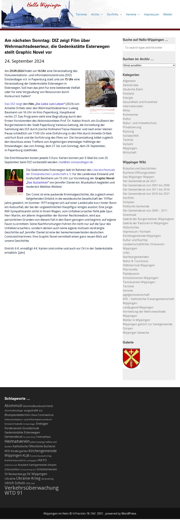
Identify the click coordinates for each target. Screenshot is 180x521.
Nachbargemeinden (136, 257)
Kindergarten (19, 451)
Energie (128, 98)
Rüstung (128, 131)
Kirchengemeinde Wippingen (142, 236)
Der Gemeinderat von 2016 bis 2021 (146, 194)
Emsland (128, 93)
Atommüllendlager (14, 410)
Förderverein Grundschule (22, 428)
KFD (7, 451)
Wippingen (130, 148)
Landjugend (32, 460)
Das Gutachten (37, 182)
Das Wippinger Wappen (138, 177)
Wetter (167, 14)
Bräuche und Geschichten (139, 168)
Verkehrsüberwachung (32, 487)
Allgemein (129, 81)
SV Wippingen (37, 474)
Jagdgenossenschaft (136, 295)
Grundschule (29, 437)
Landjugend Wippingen (138, 307)
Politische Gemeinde (136, 206)
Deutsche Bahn (133, 89)
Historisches (131, 227)
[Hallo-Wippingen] (67, 26)
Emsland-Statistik (13, 423)
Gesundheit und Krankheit (140, 102)
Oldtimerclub (11, 465)
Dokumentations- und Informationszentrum (28, 419)
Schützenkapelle (28, 469)
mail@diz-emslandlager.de (76, 162)
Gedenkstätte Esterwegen (22, 432)
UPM (28, 483)
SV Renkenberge (15, 474)
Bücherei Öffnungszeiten (139, 173)
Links (126, 253)
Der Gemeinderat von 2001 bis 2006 (146, 185)
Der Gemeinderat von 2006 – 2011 (145, 210)
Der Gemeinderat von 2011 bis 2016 (146, 189)
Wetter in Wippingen (136, 320)
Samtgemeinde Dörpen (42, 464)
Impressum (151, 14)
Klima (126, 110)
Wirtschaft (129, 152)
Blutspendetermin (17, 415)
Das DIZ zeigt (13, 104)
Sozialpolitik (131, 136)
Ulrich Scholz (15, 483)
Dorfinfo (113, 14)
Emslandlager (29, 424)
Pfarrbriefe (130, 269)
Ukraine (10, 478)
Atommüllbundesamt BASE (38, 406)
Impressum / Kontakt (137, 231)
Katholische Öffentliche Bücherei (34, 446)
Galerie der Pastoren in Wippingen (145, 223)
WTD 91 (14, 492)
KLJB (25, 455)
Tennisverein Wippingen (139, 282)
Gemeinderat (13, 437)
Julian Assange (37, 441)
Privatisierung (132, 127)
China (34, 415)
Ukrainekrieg (47, 478)
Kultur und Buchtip (135, 240)
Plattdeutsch (131, 274)
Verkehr (128, 144)
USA (33, 483)
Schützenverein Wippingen (140, 278)
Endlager (42, 424)
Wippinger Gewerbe (136, 333)
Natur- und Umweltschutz (140, 123)
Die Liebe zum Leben (50, 104)
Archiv (95, 14)
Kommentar (130, 114)
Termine (81, 14)
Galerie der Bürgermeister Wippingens (148, 219)
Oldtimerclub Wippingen (139, 265)
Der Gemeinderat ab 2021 (139, 181)
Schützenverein (47, 469)
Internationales (133, 106)
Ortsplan (128, 202)
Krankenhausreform (15, 460)
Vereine (131, 14)
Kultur (127, 119)
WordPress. (129, 513)
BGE (41, 410)
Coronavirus (46, 415)
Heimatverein (17, 441)
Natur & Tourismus (135, 261)
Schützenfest (12, 469)
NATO (42, 460)
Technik (128, 140)
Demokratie (130, 85)
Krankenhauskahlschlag (40, 456)
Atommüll (13, 405)
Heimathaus (43, 436)
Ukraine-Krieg (28, 478)
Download (129, 215)
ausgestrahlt (31, 410)
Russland (23, 464)
